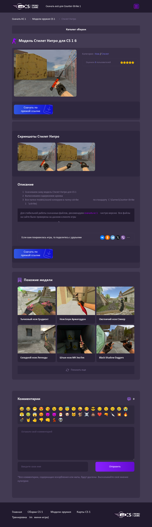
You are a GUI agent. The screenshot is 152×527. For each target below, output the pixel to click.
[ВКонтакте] (102, 237)
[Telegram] (112, 237)
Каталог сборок (76, 29)
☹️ (112, 409)
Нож (97, 54)
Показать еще (78, 370)
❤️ (99, 415)
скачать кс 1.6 (92, 213)
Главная (17, 512)
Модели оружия (61, 512)
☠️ (86, 415)
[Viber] (123, 237)
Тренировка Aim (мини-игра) (30, 517)
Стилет (105, 54)
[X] (118, 237)
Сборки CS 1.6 (36, 512)
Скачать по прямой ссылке (30, 109)
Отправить (115, 466)
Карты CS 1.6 (85, 512)
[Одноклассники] (107, 237)
